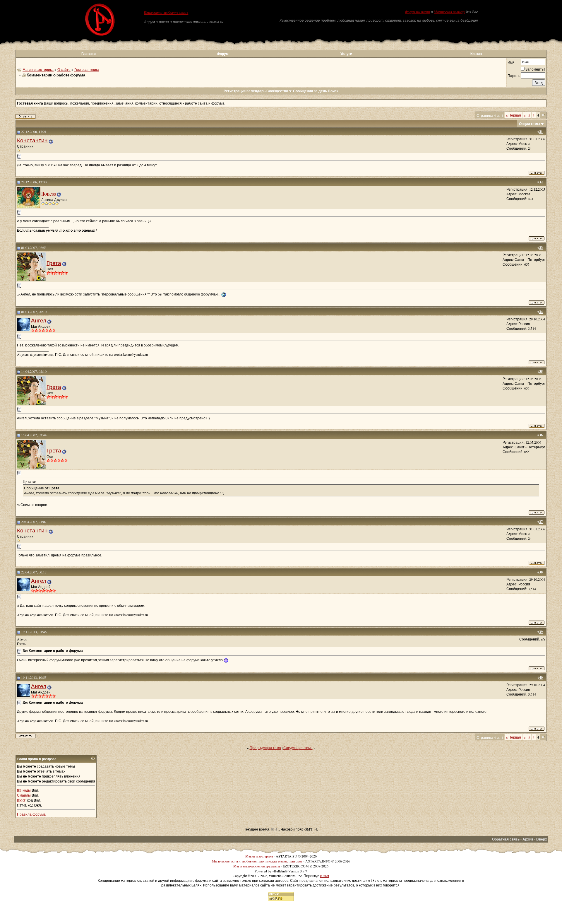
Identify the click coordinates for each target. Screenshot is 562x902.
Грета (54, 262)
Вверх (541, 839)
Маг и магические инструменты (256, 866)
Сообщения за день (310, 90)
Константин (32, 140)
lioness (48, 193)
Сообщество (277, 90)
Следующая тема (298, 747)
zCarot (324, 875)
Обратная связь (506, 839)
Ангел (38, 320)
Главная (88, 53)
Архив (527, 839)
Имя (511, 62)
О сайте (64, 69)
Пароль (514, 75)
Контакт (477, 53)
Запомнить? (535, 69)
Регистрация (235, 90)
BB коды (24, 790)
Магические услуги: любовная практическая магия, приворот (257, 861)
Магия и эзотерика (38, 69)
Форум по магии (417, 12)
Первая (513, 115)
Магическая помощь (449, 12)
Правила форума (31, 814)
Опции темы (529, 123)
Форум (223, 53)
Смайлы (24, 795)
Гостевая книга (86, 69)
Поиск (333, 90)
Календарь (255, 90)
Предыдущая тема (265, 747)
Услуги (346, 53)
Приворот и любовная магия (166, 13)
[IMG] (21, 800)
